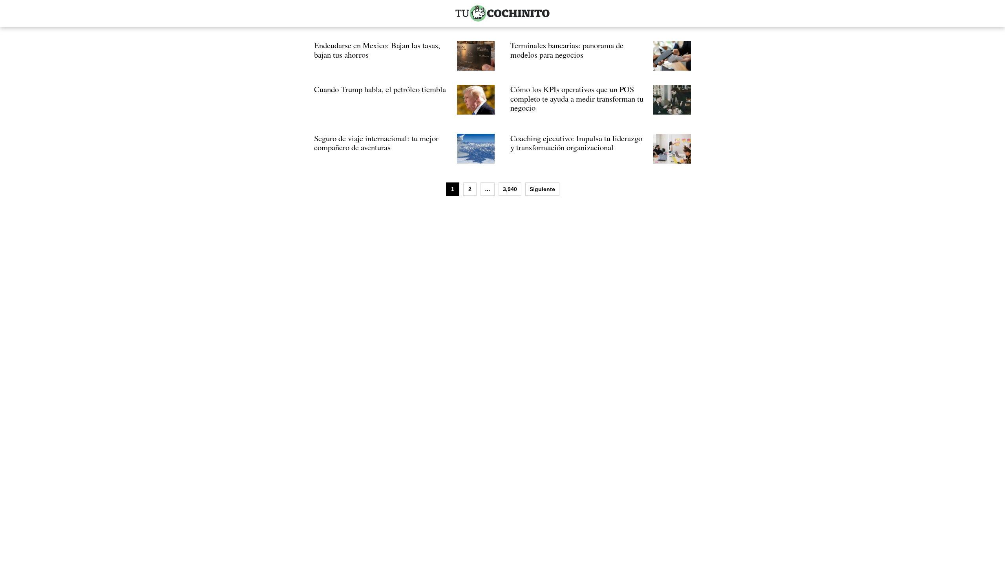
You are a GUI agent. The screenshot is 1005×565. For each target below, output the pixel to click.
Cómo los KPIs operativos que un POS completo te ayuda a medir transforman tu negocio (576, 98)
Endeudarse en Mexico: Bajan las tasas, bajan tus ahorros (377, 50)
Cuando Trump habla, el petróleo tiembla (380, 89)
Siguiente (542, 189)
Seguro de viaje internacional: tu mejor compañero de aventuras (376, 143)
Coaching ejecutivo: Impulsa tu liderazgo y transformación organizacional (576, 143)
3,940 (510, 189)
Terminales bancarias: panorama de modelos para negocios (566, 50)
